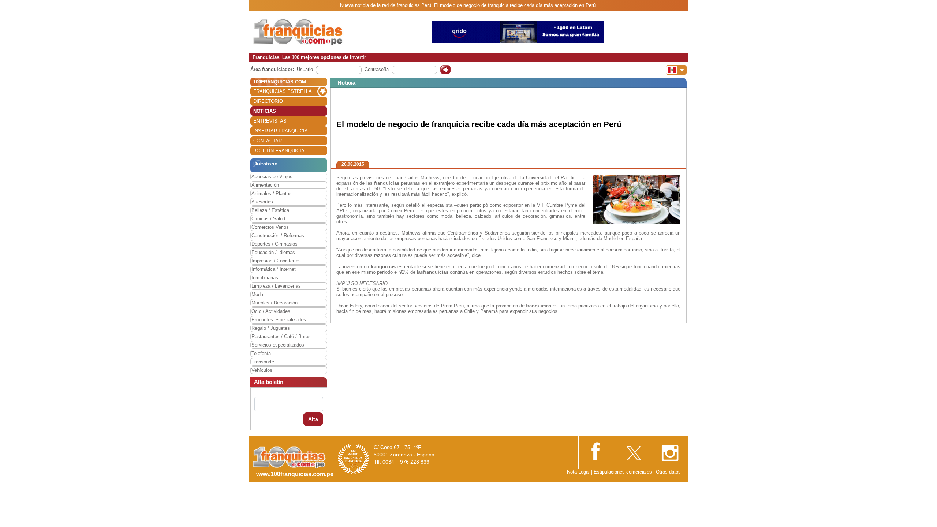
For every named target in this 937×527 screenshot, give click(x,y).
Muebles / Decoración (274, 303)
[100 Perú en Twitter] (633, 450)
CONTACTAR (267, 140)
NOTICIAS (264, 111)
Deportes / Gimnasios (274, 244)
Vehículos (261, 370)
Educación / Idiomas (273, 252)
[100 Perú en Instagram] (670, 450)
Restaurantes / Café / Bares (281, 336)
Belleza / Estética (270, 210)
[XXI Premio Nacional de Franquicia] (353, 458)
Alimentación (265, 185)
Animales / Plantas (271, 193)
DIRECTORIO (268, 101)
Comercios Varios (270, 227)
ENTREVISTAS (270, 121)
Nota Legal (578, 472)
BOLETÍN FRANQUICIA (279, 150)
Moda (257, 294)
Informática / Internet (273, 269)
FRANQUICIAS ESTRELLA (282, 91)
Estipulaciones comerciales (623, 472)
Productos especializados (278, 319)
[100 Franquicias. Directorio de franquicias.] (298, 31)
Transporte (262, 362)
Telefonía (261, 353)
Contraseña (377, 69)
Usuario (305, 69)
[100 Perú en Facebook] (597, 450)
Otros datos (668, 472)
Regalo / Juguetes (270, 328)
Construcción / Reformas (277, 235)
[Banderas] (676, 70)
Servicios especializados (277, 345)
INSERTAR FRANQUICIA (280, 131)
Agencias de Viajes (271, 176)
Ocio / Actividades (270, 311)
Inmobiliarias (264, 277)
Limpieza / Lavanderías (276, 286)
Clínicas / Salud (268, 218)
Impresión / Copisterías (276, 261)
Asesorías (262, 202)
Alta (313, 419)
